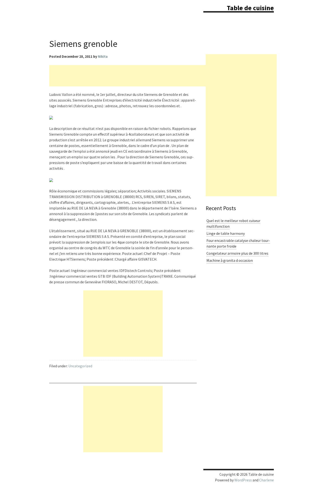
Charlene (266, 480)
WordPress (243, 480)
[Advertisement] (135, 75)
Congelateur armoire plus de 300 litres (237, 253)
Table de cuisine (250, 8)
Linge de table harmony (225, 233)
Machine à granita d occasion (229, 260)
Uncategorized (80, 366)
